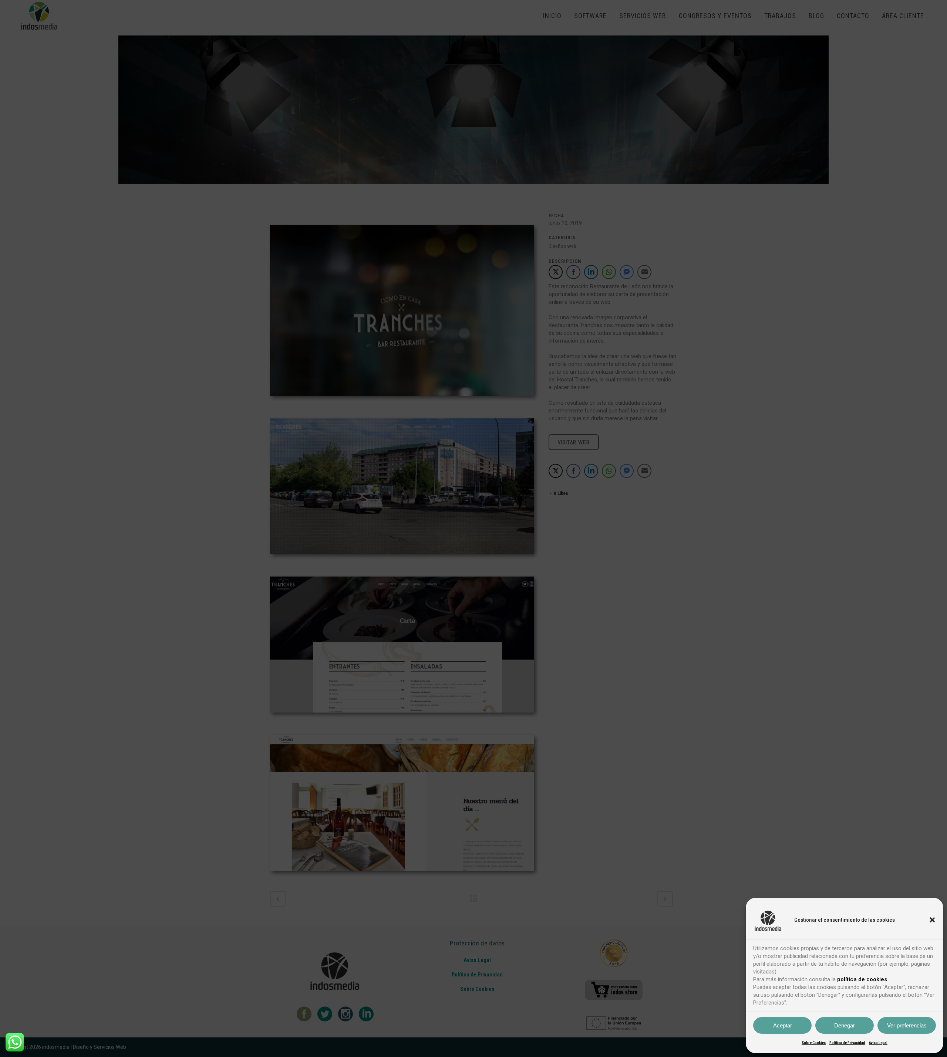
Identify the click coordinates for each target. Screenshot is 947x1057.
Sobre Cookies (814, 1043)
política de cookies (862, 979)
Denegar (844, 1025)
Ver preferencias (907, 1025)
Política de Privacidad (847, 1043)
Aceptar (782, 1025)
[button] (932, 920)
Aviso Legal (878, 1043)
